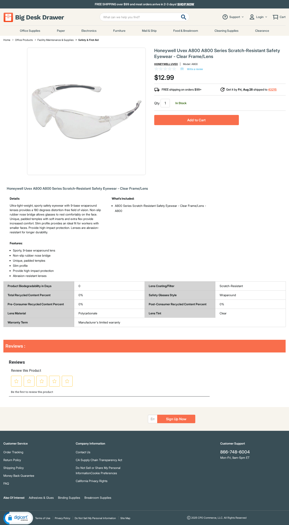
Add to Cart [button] (196, 120)
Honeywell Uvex (166, 64)
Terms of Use (42, 518)
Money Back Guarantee (18, 475)
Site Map (125, 518)
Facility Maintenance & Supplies (55, 39)
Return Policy (12, 460)
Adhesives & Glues (41, 497)
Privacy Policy (62, 518)
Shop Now (185, 4)
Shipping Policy (13, 468)
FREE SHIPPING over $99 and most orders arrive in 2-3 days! (144, 4)
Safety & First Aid (88, 39)
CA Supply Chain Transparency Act (99, 460)
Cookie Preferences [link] (104, 473)
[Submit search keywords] (183, 17)
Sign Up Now (176, 419)
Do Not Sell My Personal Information (95, 518)
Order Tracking (13, 452)
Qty (157, 103)
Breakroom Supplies (97, 497)
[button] (18, 518)
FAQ (6, 483)
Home (6, 39)
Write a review (195, 69)
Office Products (24, 39)
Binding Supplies (69, 497)
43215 (272, 89)
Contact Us (83, 452)
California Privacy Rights (91, 481)
